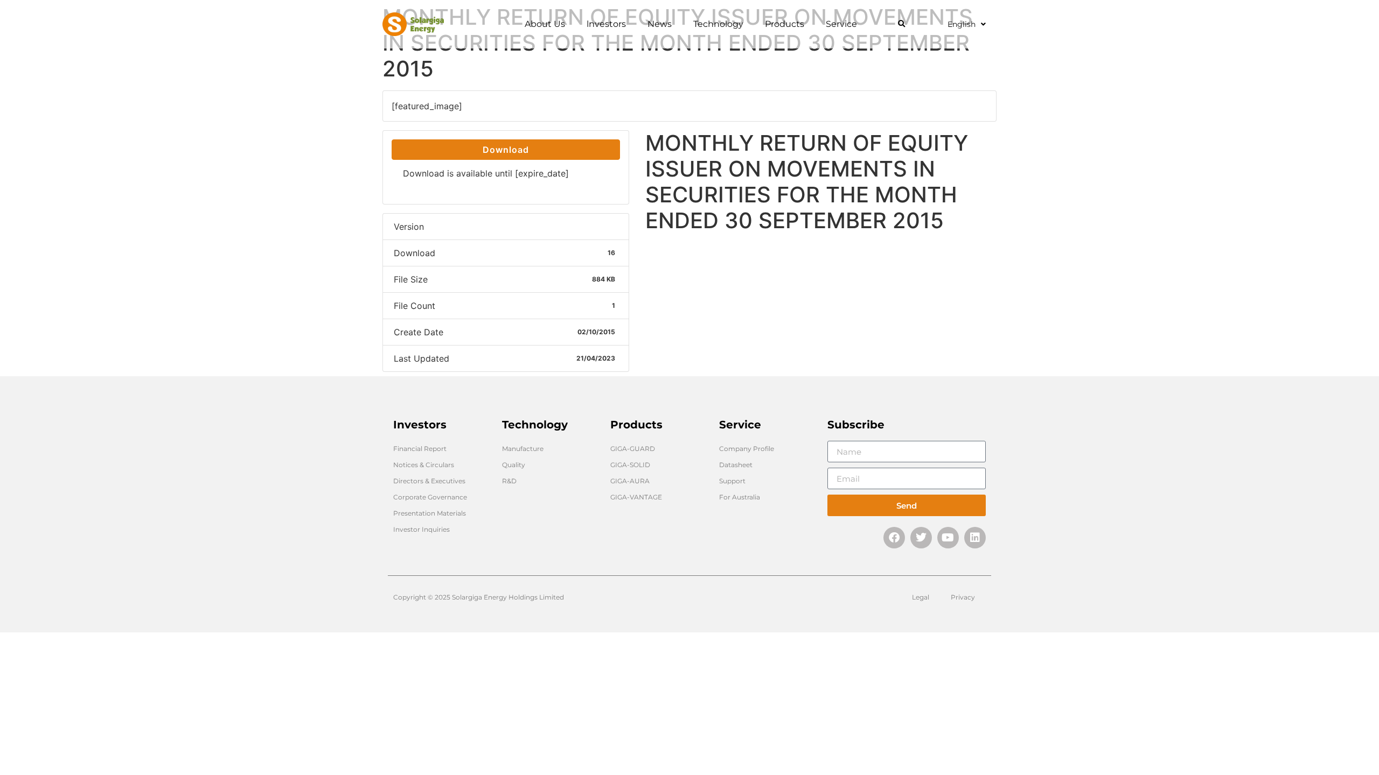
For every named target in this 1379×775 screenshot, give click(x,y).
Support (732, 481)
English (962, 24)
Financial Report (420, 449)
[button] (901, 24)
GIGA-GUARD (632, 449)
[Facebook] (894, 537)
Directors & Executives (429, 481)
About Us (545, 24)
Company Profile (746, 449)
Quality (513, 465)
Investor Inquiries (421, 529)
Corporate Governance (430, 497)
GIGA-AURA (630, 481)
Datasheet (736, 465)
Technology (718, 24)
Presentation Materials (429, 513)
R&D (509, 481)
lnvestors (606, 24)
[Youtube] (948, 537)
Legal (920, 597)
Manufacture (523, 449)
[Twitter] (921, 537)
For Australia (739, 497)
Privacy (963, 597)
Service (841, 24)
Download (506, 149)
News (659, 24)
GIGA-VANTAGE (636, 497)
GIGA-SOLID (630, 465)
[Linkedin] (975, 537)
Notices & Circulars (423, 465)
